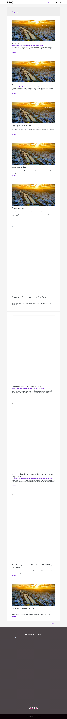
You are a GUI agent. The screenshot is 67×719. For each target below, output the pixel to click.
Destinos (35, 2)
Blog (28, 2)
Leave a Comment (15, 45)
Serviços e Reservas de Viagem (44, 2)
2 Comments (14, 478)
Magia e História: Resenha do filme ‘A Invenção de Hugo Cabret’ (32, 475)
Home (25, 2)
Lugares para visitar (34, 299)
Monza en (16, 43)
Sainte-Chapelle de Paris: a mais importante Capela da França (33, 565)
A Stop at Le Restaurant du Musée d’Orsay (29, 297)
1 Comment (14, 388)
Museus (39, 299)
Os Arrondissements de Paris (24, 608)
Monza (14, 84)
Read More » (14, 52)
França (23, 45)
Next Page (53, 623)
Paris (32, 45)
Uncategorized (35, 45)
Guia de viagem (27, 45)
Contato (52, 2)
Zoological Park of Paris (22, 125)
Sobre (32, 2)
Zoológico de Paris (19, 167)
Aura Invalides (18, 208)
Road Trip (40, 478)
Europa (20, 45)
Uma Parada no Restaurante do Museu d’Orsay (31, 386)
